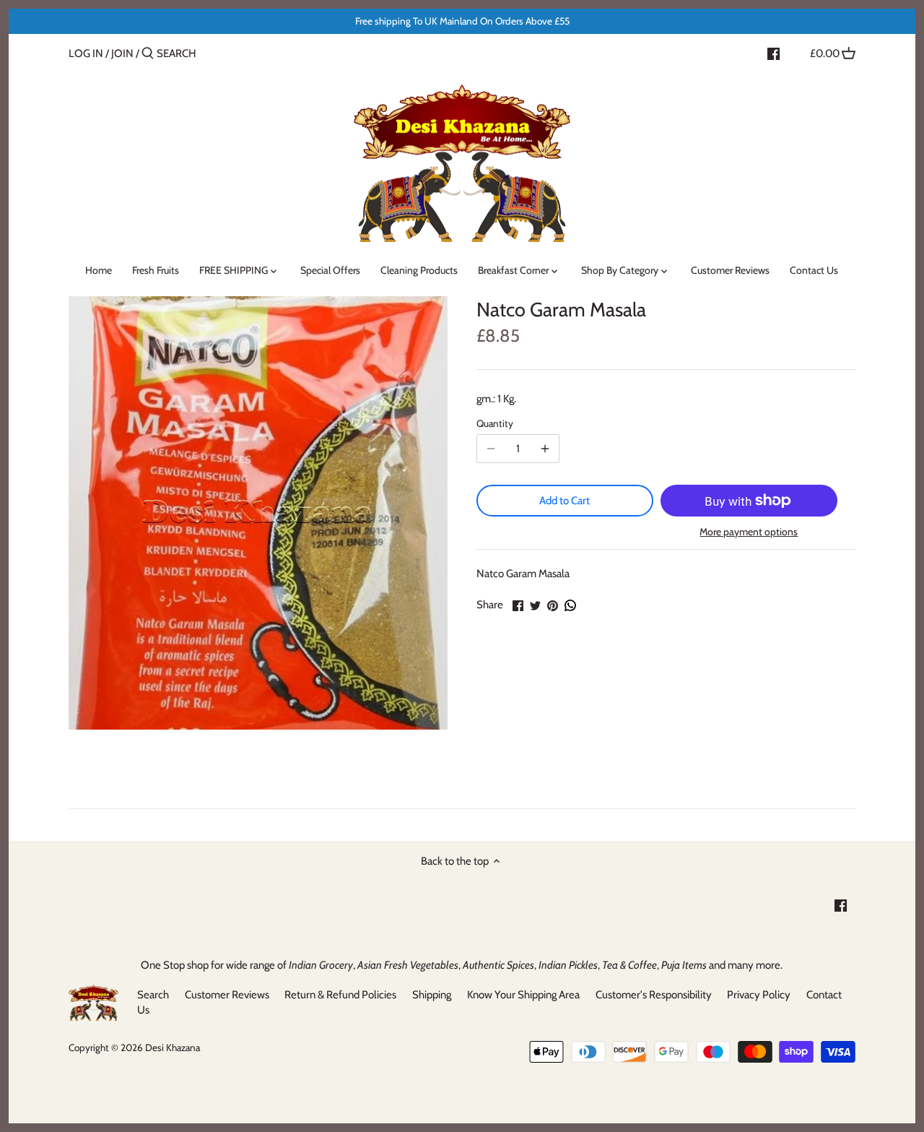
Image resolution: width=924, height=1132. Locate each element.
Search (153, 994)
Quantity (494, 423)
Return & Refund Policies (340, 994)
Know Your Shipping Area (523, 994)
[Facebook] (773, 52)
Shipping (431, 994)
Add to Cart (564, 500)
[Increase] (545, 448)
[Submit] (147, 53)
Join (122, 53)
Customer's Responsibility (654, 994)
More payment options (748, 532)
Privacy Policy (758, 994)
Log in (86, 53)
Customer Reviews (227, 994)
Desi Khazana (172, 1047)
